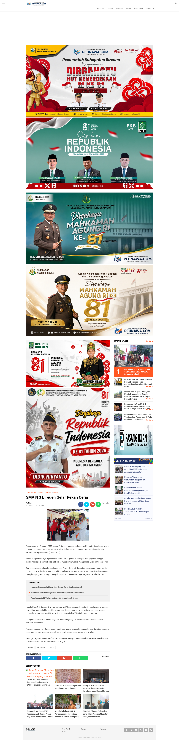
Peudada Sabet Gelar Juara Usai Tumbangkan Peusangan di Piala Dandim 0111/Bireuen (138, 417)
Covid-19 (150, 9)
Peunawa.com (31, 492)
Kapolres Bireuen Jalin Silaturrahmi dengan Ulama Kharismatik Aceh (56, 587)
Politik (128, 9)
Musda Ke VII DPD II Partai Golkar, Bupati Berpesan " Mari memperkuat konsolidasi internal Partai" (138, 383)
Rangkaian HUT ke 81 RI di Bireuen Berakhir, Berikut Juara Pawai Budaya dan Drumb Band (137, 406)
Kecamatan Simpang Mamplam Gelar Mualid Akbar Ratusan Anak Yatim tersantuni (137, 469)
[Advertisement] (89, 27)
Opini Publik (66, 729)
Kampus (103, 729)
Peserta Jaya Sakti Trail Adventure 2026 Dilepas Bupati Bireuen (54, 598)
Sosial (55, 492)
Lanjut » (148, 518)
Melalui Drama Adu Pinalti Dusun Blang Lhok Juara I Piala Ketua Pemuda (137, 501)
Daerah (110, 9)
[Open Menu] (3, 3)
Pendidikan (138, 9)
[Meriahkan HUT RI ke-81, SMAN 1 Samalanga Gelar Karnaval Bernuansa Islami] (133, 356)
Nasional (119, 9)
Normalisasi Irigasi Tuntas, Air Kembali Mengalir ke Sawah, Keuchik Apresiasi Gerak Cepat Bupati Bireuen (137, 395)
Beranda (100, 9)
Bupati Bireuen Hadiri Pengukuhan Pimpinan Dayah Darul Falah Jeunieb (57, 593)
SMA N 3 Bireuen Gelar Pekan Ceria (57, 497)
